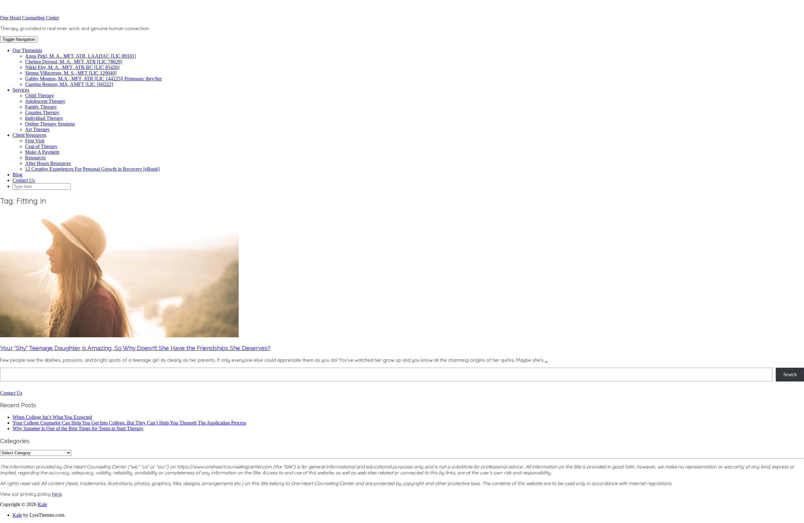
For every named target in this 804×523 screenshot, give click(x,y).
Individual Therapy (44, 118)
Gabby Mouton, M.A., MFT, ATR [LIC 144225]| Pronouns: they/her (93, 78)
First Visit (34, 140)
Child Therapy (39, 95)
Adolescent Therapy (45, 101)
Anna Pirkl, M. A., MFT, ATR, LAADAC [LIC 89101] (80, 56)
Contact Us (24, 180)
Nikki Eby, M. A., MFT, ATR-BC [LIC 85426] (72, 67)
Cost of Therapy (41, 146)
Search (790, 374)
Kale (42, 504)
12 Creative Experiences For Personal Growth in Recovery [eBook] (92, 169)
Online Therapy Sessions (50, 123)
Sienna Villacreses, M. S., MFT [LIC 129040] (71, 73)
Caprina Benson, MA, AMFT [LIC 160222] (69, 84)
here (57, 494)
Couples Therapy (42, 112)
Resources (35, 157)
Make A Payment (42, 152)
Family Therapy (41, 106)
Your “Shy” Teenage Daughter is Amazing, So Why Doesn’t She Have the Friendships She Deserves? (135, 347)
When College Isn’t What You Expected (52, 417)
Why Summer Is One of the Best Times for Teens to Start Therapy (78, 428)
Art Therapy (37, 129)
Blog (17, 174)
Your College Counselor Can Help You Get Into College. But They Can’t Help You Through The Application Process (129, 422)
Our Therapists (27, 50)
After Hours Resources (48, 163)
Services (21, 90)
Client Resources (29, 135)
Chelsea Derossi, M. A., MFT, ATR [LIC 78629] (73, 61)
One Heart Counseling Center (29, 17)
